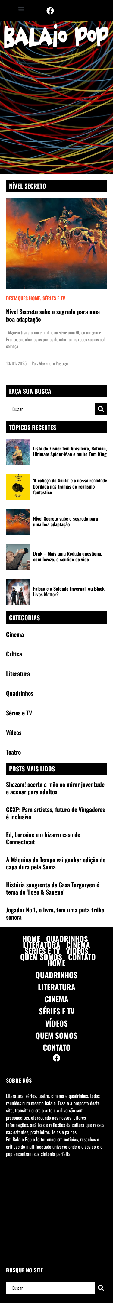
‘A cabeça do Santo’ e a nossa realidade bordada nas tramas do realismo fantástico (70, 486)
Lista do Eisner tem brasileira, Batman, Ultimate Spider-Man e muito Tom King (70, 451)
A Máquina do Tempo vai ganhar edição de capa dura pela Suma (55, 863)
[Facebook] (50, 10)
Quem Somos (41, 957)
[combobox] (50, 409)
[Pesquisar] (101, 409)
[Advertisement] (56, 114)
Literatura (41, 945)
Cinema (78, 945)
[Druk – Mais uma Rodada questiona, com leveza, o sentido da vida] (18, 557)
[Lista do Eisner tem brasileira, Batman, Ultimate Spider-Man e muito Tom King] (18, 452)
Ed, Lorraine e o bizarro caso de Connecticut (43, 838)
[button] (21, 9)
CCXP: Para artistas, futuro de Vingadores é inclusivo (55, 813)
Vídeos (77, 951)
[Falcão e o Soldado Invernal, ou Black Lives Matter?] (18, 592)
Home (31, 939)
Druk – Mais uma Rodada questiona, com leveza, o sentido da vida (67, 556)
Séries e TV (53, 298)
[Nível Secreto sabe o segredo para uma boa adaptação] (18, 522)
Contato (82, 957)
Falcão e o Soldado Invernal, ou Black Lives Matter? (69, 591)
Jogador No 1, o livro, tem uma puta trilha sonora (55, 913)
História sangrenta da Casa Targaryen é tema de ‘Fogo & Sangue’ (52, 888)
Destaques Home (23, 298)
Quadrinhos (67, 939)
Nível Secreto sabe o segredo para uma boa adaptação (53, 315)
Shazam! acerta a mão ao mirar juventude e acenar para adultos (55, 788)
